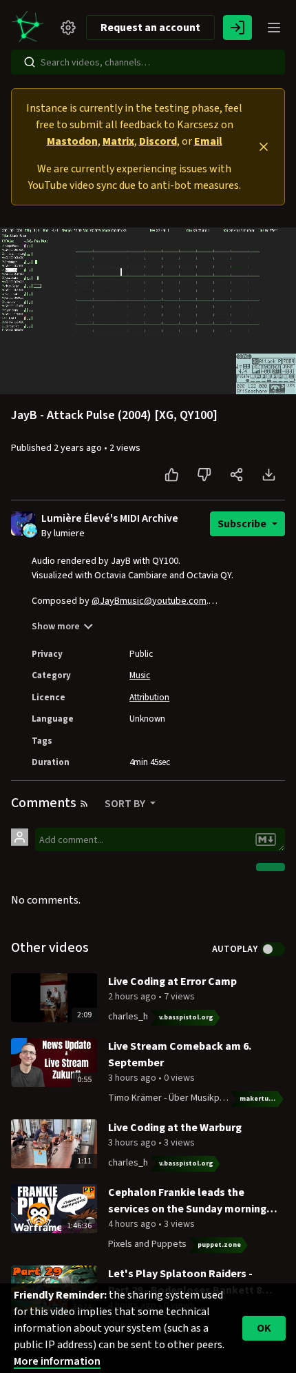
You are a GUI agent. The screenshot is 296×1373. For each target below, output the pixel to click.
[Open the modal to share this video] (236, 475)
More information (57, 1361)
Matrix (118, 141)
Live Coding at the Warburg (175, 1127)
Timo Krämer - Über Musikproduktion (184, 1098)
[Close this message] (264, 147)
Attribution (149, 697)
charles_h (128, 1017)
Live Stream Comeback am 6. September (179, 1054)
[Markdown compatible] (265, 839)
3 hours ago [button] (133, 1078)
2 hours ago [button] (133, 997)
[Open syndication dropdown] (84, 804)
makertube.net (262, 1099)
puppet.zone (219, 1245)
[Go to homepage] (30, 27)
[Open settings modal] (68, 27)
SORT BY (126, 803)
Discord (158, 141)
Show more (56, 626)
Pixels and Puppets (147, 1244)
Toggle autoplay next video (273, 949)
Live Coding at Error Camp (172, 981)
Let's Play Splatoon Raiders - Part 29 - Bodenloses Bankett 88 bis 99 (187, 1282)
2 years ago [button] (79, 448)
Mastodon (72, 141)
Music (139, 675)
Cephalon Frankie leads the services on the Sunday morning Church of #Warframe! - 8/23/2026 (190, 1201)
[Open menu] (274, 27)
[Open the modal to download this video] (269, 475)
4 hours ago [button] (133, 1224)
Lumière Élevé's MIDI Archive (109, 518)
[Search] (29, 62)
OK (264, 1328)
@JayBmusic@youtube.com (149, 601)
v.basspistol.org (186, 1017)
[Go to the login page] (237, 27)
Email (208, 141)
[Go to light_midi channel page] (30, 530)
